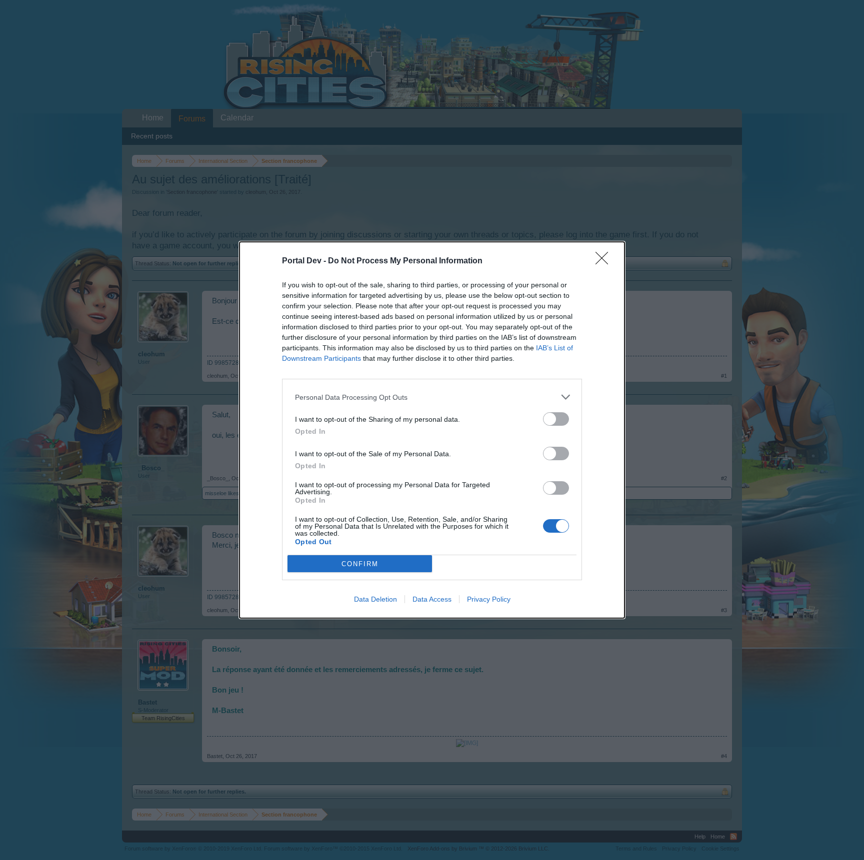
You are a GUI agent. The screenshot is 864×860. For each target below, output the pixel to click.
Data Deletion (375, 599)
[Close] (605, 261)
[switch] (556, 419)
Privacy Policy (488, 599)
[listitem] (432, 397)
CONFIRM (360, 564)
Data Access (432, 599)
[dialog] (432, 430)
